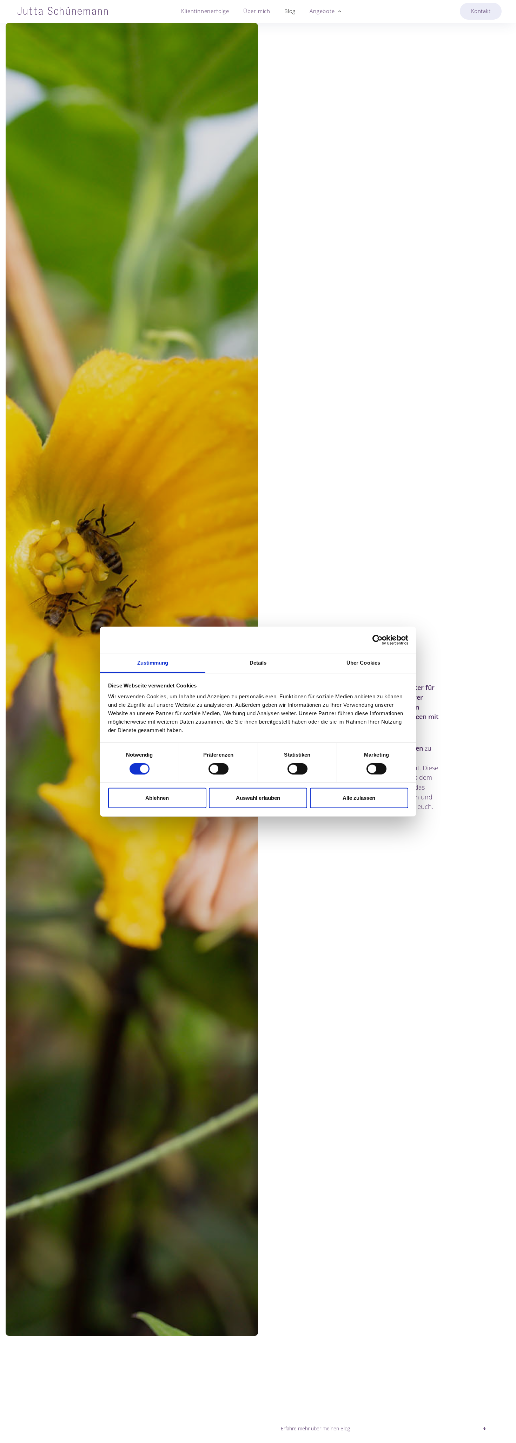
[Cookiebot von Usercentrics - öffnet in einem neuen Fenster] (377, 639)
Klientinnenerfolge (205, 11)
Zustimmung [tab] (152, 663)
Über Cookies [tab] (363, 663)
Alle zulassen (359, 798)
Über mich (256, 11)
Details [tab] (258, 663)
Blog (290, 11)
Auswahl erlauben (258, 798)
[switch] (219, 768)
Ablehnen (157, 798)
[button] (322, 11)
